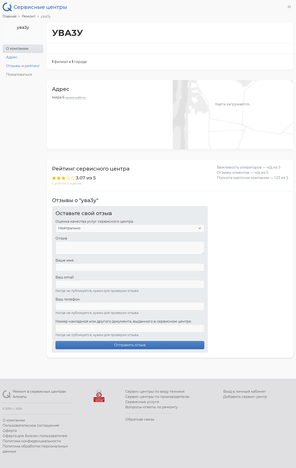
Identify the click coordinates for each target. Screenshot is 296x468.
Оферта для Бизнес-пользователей (35, 436)
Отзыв (61, 238)
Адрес (11, 57)
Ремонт (29, 16)
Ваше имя (64, 260)
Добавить (245, 397)
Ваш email (64, 277)
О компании (17, 49)
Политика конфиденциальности (32, 441)
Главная (10, 16)
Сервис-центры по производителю (157, 397)
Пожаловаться (19, 74)
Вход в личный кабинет (244, 391)
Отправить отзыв (130, 345)
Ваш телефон (67, 299)
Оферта (10, 431)
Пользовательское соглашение (31, 425)
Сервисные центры (40, 7)
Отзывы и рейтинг (23, 66)
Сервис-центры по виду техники (154, 391)
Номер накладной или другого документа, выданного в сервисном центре (123, 321)
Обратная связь (139, 419)
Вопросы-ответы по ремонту (151, 407)
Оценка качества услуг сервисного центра (94, 221)
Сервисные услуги (142, 402)
